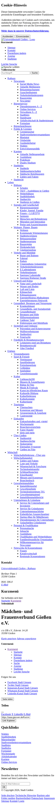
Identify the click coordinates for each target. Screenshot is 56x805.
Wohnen (24, 230)
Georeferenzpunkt (29, 373)
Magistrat (24, 137)
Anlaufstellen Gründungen (33, 522)
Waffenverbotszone (29, 331)
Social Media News (29, 84)
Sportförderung (27, 362)
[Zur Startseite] (18, 39)
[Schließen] (2, 712)
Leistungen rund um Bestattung (35, 342)
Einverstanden (22, 36)
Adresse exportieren (26, 638)
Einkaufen (19, 418)
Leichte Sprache (9, 64)
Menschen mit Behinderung (33, 219)
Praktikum (25, 160)
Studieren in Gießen (30, 202)
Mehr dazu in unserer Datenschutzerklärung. (25, 31)
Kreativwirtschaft (28, 553)
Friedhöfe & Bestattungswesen (29, 340)
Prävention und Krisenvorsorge (35, 328)
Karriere (18, 151)
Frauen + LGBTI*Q (30, 213)
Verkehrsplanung (28, 272)
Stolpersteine (26, 444)
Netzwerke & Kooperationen (28, 548)
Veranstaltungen (21, 354)
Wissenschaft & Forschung (33, 466)
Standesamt (25, 117)
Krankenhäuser (27, 306)
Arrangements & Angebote (33, 413)
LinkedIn (18, 714)
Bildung (18, 185)
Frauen (23, 550)
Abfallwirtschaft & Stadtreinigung (36, 120)
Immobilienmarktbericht (31, 497)
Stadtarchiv (25, 199)
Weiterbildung (27, 193)
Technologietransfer (29, 469)
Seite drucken (8, 795)
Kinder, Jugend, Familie (31, 210)
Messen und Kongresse (31, 477)
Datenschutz (37, 798)
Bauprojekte (26, 98)
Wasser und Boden (29, 286)
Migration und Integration (32, 221)
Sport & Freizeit (21, 356)
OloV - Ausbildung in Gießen (34, 190)
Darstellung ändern (16, 53)
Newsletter (25, 101)
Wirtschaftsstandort (23, 458)
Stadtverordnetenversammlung (35, 134)
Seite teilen (7, 699)
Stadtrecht (18, 179)
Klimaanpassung (28, 295)
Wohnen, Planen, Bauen (25, 227)
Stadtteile (24, 168)
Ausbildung (25, 157)
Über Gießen (20, 435)
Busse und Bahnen (29, 255)
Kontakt (11, 50)
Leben (10, 182)
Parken (23, 261)
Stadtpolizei (25, 334)
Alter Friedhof (27, 348)
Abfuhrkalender (9, 756)
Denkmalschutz (27, 247)
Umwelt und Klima (23, 280)
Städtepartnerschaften (30, 171)
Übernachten (26, 407)
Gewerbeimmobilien (24, 483)
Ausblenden (7, 36)
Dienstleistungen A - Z (31, 106)
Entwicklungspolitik (30, 148)
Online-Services (28, 109)
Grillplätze (25, 368)
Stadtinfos (18, 165)
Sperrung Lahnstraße (30, 275)
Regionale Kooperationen (32, 556)
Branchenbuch (27, 480)
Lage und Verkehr (29, 463)
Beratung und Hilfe (29, 314)
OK (3, 787)
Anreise (11, 56)
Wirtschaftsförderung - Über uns (29, 455)
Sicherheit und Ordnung (25, 325)
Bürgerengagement (29, 207)
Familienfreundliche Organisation (36, 539)
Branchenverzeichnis (30, 427)
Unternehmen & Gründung (27, 500)
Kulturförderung (28, 396)
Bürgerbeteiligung (22, 126)
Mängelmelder (8, 739)
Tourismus (19, 404)
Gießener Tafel (27, 320)
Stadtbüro (24, 115)
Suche (17, 663)
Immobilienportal (28, 486)
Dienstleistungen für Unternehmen (37, 519)
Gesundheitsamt (28, 311)
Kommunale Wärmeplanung (34, 233)
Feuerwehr (25, 337)
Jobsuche (24, 531)
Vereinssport (26, 359)
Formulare (25, 123)
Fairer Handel (26, 430)
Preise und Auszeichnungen (33, 224)
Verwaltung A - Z (28, 112)
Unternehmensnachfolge (32, 511)
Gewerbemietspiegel (30, 494)
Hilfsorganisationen (29, 317)
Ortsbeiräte (25, 140)
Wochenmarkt (27, 424)
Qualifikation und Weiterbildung (36, 536)
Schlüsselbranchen (29, 472)
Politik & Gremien (23, 129)
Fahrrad (24, 258)
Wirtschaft (12, 452)
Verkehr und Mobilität (24, 252)
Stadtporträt (25, 438)
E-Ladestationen (28, 269)
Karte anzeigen (8, 638)
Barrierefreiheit (23, 798)
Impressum (49, 798)
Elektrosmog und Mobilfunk (34, 323)
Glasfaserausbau (28, 250)
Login (21, 801)
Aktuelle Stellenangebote (32, 154)
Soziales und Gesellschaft (26, 205)
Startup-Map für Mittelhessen (34, 517)
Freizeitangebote (28, 365)
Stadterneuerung (28, 241)
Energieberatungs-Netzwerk (33, 300)
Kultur (17, 376)
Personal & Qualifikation (26, 525)
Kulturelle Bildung (29, 393)
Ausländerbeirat (27, 143)
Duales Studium (28, 162)
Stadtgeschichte (27, 441)
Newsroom (19, 81)
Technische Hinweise (25, 795)
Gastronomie (26, 415)
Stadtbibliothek (27, 196)
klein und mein (27, 432)
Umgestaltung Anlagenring (33, 264)
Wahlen (23, 146)
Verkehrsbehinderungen (31, 95)
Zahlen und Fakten (29, 176)
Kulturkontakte (27, 399)
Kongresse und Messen (31, 410)
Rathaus (11, 78)
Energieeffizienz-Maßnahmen (34, 297)
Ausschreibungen (28, 92)
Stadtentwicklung (28, 235)
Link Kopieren (8, 720)
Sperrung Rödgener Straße (33, 278)
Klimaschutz (26, 292)
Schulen (24, 188)
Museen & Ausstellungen (32, 382)
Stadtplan (12, 58)
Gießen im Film (27, 449)
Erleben (11, 351)
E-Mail (4, 584)
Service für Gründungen (32, 508)
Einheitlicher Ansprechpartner (34, 514)
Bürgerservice (20, 103)
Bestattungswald (28, 345)
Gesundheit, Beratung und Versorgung (32, 303)
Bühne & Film (27, 385)
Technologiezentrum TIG (32, 491)
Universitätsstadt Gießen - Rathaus (18, 568)
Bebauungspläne (28, 238)
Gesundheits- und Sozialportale (35, 309)
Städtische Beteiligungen (32, 174)
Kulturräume (26, 401)
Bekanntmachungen (30, 89)
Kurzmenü (16, 600)
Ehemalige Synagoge (30, 446)
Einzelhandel (26, 475)
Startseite (5, 600)
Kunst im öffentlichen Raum (34, 390)
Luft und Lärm (27, 289)
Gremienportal (27, 131)
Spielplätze (25, 370)
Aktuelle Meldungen (30, 86)
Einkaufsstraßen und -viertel (33, 421)
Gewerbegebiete (28, 489)
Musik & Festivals (29, 387)
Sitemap (11, 47)
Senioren (24, 216)
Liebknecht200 (27, 379)
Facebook (6, 714)
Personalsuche (27, 528)
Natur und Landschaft (30, 283)
